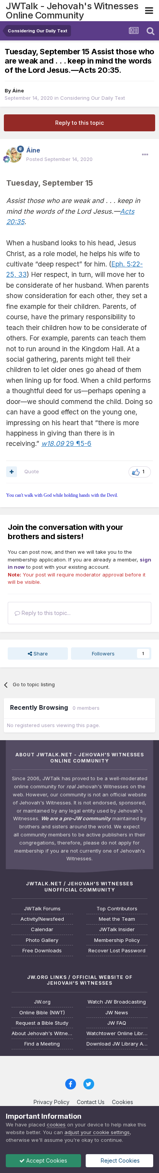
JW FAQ (116, 1023)
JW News (116, 1012)
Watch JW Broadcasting (117, 1002)
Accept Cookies (46, 1160)
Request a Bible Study (42, 1023)
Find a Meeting (42, 1044)
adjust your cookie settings (97, 1132)
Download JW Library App (117, 1044)
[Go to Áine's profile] (14, 155)
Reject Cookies (119, 1160)
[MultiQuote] (11, 471)
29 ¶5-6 (66, 443)
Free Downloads (42, 950)
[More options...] (145, 154)
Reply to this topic (79, 122)
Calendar (42, 929)
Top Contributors (116, 909)
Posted (59, 159)
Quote (31, 471)
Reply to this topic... (45, 613)
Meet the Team (117, 919)
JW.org (42, 1002)
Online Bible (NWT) (42, 1012)
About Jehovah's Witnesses (42, 1033)
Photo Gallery (42, 940)
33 (21, 274)
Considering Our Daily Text (92, 98)
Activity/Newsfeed (42, 919)
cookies (56, 1124)
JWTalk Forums (42, 909)
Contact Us (91, 1102)
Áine (18, 90)
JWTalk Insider (117, 929)
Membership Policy (117, 940)
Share (40, 653)
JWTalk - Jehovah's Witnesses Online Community (72, 10)
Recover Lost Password (116, 950)
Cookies (122, 1102)
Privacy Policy (51, 1102)
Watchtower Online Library (117, 1033)
